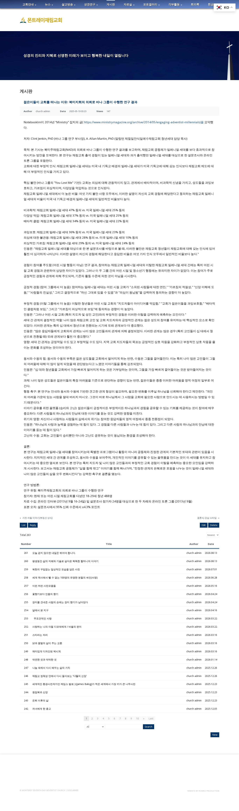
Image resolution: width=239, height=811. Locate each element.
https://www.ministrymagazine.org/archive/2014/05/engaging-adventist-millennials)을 (144, 122)
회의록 (195, 4)
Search (148, 726)
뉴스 (48, 4)
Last (151, 718)
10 (137, 718)
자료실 (128, 4)
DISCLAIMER (72, 790)
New (214, 734)
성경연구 (90, 4)
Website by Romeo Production (203, 790)
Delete (213, 525)
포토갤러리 (150, 4)
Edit (204, 525)
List (24, 525)
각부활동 (174, 4)
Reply (33, 525)
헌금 (211, 4)
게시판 (111, 4)
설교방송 (68, 4)
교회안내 (28, 4)
